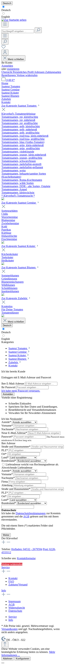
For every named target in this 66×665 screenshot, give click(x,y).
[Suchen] (38, 30)
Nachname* (8, 429)
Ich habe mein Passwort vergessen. (20, 390)
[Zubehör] (2, 316)
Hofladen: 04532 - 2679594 (26, 549)
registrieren (13, 68)
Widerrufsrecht (16, 607)
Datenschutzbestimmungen (31, 513)
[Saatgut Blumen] (2, 294)
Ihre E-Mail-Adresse (13, 383)
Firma (5, 481)
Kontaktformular (26, 558)
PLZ (4, 450)
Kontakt (12, 578)
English (5, 16)
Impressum (14, 601)
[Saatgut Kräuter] (2, 263)
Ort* (4, 453)
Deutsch (6, 10)
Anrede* (6, 422)
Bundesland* (9, 460)
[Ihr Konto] (4, 52)
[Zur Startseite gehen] (13, 19)
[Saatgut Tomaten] (2, 199)
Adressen (39, 72)
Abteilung (7, 485)
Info (3, 590)
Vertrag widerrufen (27, 75)
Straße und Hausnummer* (16, 446)
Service (5, 567)
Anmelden (7, 65)
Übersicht (7, 72)
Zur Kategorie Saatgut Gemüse (19, 202)
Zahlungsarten (53, 72)
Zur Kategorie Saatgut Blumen (18, 267)
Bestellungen (9, 75)
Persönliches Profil (23, 72)
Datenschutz (15, 610)
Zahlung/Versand (17, 584)
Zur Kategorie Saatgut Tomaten (19, 105)
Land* (5, 457)
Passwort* (7, 436)
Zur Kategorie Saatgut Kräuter (18, 246)
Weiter (6, 535)
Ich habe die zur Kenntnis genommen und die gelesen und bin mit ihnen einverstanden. (31, 516)
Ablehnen (7, 658)
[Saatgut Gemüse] (2, 242)
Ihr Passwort (8, 387)
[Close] (2, 662)
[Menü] (4, 24)
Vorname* (7, 425)
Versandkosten (9, 629)
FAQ (11, 581)
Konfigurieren (22, 658)
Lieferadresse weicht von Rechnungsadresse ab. (32, 464)
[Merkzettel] (3, 47)
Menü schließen (16, 59)
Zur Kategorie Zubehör (14, 298)
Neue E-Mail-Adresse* (14, 432)
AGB (26, 516)
